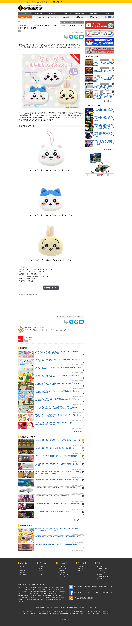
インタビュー (66, 13)
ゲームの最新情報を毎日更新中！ (84, 598)
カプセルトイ (52, 17)
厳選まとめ (79, 17)
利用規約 (100, 574)
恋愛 (40, 568)
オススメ (107, 13)
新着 (21, 568)
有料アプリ (81, 570)
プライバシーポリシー (104, 576)
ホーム (22, 566)
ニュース (24, 13)
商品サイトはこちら (51, 287)
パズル (41, 566)
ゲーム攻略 (79, 13)
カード (41, 572)
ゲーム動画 (23, 574)
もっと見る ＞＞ (79, 431)
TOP (19, 22)
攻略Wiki (61, 570)
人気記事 (38, 13)
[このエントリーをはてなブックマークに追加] (81, 38)
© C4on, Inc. (66, 619)
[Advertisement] (51, 305)
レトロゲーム (40, 17)
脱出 (40, 570)
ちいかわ (81, 316)
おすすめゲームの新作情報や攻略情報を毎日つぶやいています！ (93, 586)
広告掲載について (102, 568)
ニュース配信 (101, 572)
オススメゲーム (63, 574)
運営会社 (100, 578)
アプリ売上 (81, 572)
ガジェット (66, 17)
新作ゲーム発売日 (63, 568)
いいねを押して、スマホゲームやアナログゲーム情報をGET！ (93, 592)
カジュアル (42, 574)
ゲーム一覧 (61, 566)
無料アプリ (81, 568)
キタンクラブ (32, 22)
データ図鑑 (61, 576)
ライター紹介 (101, 570)
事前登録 (93, 13)
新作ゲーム (93, 17)
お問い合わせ (101, 566)
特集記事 (52, 13)
